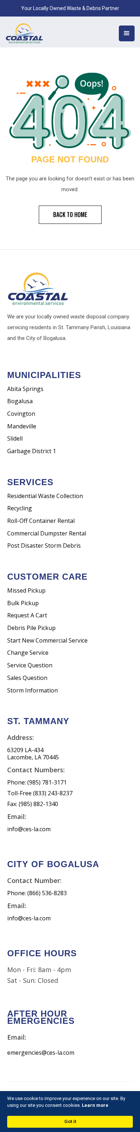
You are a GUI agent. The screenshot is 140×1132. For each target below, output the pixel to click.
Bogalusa (20, 401)
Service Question (29, 665)
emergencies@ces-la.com (40, 1053)
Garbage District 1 (31, 451)
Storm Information (32, 690)
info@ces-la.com (29, 829)
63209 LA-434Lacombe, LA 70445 (33, 753)
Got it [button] (70, 1121)
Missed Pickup (26, 591)
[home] (32, 32)
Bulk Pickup (23, 603)
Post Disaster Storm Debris (44, 546)
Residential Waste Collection (45, 496)
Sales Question (27, 678)
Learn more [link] (95, 1105)
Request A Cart (27, 615)
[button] (127, 33)
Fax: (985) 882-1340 (32, 804)
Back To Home (70, 214)
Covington (21, 414)
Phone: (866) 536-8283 (37, 893)
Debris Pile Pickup (31, 628)
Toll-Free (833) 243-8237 (40, 793)
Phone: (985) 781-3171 (37, 782)
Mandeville (21, 426)
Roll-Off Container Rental (41, 521)
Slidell (15, 439)
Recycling (19, 508)
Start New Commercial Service (47, 641)
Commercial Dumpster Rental (46, 533)
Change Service (27, 653)
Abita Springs (25, 389)
